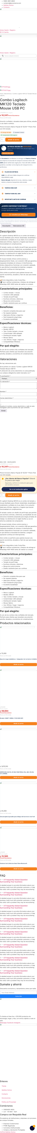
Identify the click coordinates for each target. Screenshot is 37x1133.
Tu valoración (5, 381)
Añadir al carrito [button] (18, 664)
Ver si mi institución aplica (18, 489)
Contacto (5, 1094)
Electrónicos (8, 93)
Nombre (3, 391)
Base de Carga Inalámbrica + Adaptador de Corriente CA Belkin (18, 659)
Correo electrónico (6, 398)
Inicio (1, 93)
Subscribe (18, 996)
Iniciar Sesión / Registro (7, 30)
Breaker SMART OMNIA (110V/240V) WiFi (11, 718)
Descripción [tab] (6, 226)
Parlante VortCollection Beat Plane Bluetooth (13, 863)
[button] (18, 33)
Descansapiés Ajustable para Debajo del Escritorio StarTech (17, 816)
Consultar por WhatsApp (20, 214)
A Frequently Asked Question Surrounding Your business (14, 881)
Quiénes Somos (7, 1090)
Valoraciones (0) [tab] (18, 226)
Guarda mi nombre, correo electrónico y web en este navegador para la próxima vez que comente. (17, 406)
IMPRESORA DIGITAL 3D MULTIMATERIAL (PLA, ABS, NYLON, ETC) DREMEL (17, 772)
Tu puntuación (5, 376)
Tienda (4, 1086)
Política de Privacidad (9, 1102)
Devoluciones (6, 1098)
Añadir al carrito (13, 140)
